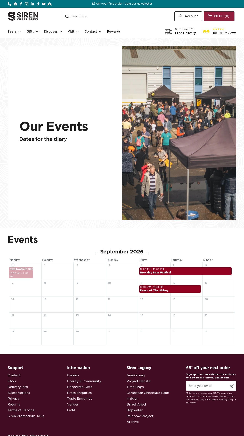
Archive (133, 421)
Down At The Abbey (154, 290)
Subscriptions (19, 392)
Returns (14, 404)
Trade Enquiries (79, 398)
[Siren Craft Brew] (23, 16)
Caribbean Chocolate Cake (148, 392)
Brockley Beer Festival (155, 272)
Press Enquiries (79, 392)
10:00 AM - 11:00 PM (151, 287)
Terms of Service (21, 410)
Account (191, 16)
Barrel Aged (136, 404)
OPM (71, 410)
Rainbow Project (140, 416)
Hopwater (135, 410)
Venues (73, 404)
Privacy (14, 398)
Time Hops (135, 387)
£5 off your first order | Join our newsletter (122, 3)
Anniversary (136, 375)
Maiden (132, 398)
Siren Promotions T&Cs (26, 416)
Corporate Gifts (79, 387)
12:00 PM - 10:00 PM (152, 269)
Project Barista (138, 381)
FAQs (12, 381)
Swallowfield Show (21, 269)
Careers (73, 375)
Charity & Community (84, 381)
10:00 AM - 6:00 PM (19, 275)
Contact (14, 375)
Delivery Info (18, 387)
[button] (219, 16)
